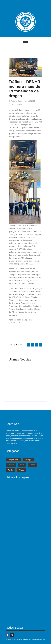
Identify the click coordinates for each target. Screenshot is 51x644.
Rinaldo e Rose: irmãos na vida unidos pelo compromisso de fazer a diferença (34, 384)
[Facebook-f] (7, 635)
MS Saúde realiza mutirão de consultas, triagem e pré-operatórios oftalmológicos (17, 386)
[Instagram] (12, 635)
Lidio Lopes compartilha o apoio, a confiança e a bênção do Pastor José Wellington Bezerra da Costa (24, 579)
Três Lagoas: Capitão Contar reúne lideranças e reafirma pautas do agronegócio (23, 616)
